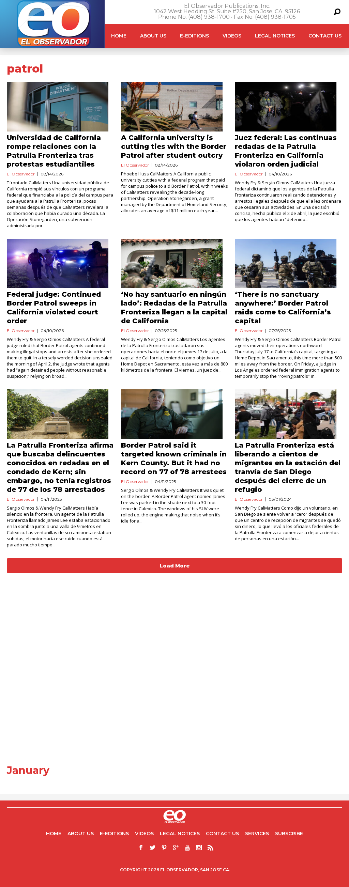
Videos (232, 36)
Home (118, 36)
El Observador (21, 173)
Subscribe (289, 833)
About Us (153, 36)
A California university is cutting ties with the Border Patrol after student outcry (173, 146)
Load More (175, 565)
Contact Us (325, 36)
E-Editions (194, 36)
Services (257, 833)
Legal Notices (275, 36)
